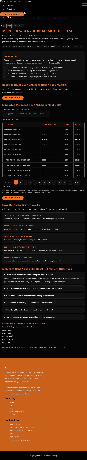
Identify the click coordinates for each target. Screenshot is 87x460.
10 (59, 182)
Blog (9, 17)
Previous (8, 182)
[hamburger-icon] (84, 4)
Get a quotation (13, 98)
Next (77, 182)
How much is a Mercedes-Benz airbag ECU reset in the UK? (30, 274)
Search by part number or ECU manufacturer (17, 109)
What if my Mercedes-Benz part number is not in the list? (29, 310)
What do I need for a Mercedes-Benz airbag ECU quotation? (30, 295)
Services (11, 9)
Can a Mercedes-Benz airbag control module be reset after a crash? (34, 288)
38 (70, 182)
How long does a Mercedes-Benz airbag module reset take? (30, 317)
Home (10, 5)
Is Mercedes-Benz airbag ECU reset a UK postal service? (29, 303)
